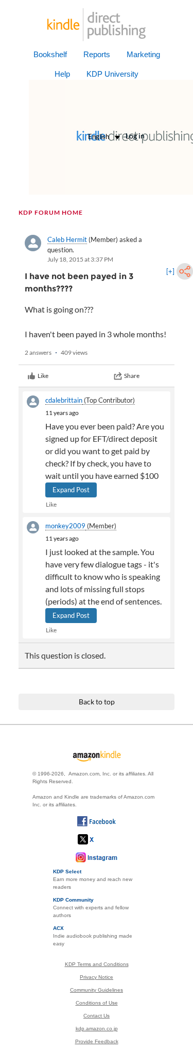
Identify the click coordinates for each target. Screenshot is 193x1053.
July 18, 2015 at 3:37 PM (80, 259)
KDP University (112, 74)
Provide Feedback (96, 1041)
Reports (96, 54)
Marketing (143, 54)
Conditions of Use (97, 1003)
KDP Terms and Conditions (97, 964)
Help (62, 74)
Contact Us (96, 1016)
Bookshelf (50, 54)
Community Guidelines (96, 990)
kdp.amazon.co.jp (97, 1028)
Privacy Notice (96, 977)
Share (131, 375)
